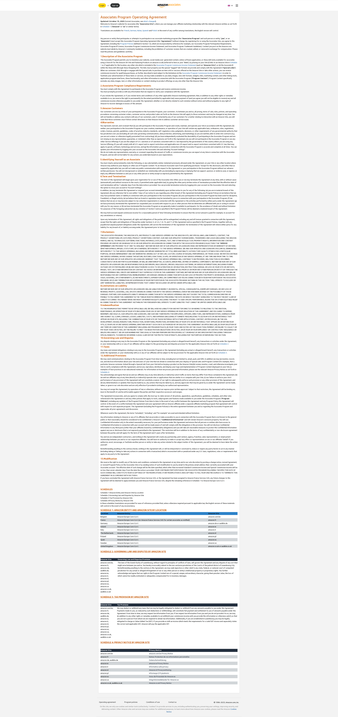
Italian (139, 30)
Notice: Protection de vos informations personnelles (169, 657)
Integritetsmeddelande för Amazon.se (164, 680)
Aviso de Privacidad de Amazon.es (162, 676)
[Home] (169, 5)
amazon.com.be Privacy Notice (161, 653)
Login (102, 5)
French (126, 30)
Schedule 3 (222, 353)
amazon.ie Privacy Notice (158, 663)
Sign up (115, 5)
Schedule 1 (106, 26)
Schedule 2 (224, 344)
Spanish (145, 30)
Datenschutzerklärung (157, 660)
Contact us (172, 702)
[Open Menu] (236, 5)
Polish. (154, 30)
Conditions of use (153, 702)
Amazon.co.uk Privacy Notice (160, 683)
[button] (230, 5)
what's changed (149, 21)
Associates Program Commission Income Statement (176, 65)
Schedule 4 (104, 372)
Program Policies (126, 44)
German (133, 30)
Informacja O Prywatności (159, 673)
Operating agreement (107, 702)
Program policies (131, 702)
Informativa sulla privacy (158, 667)
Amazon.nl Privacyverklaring (160, 670)
